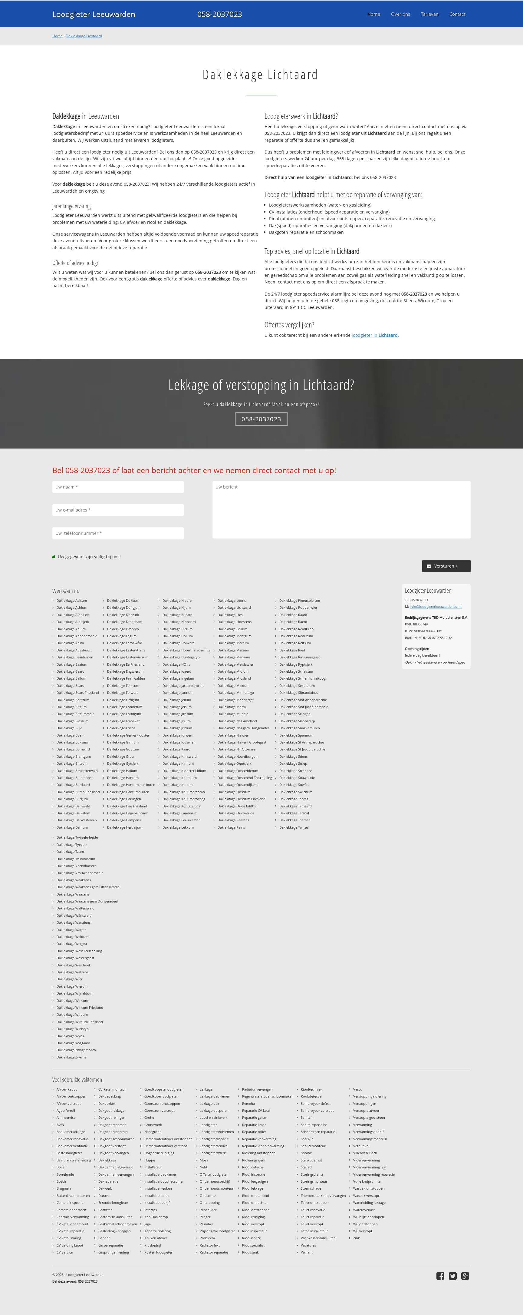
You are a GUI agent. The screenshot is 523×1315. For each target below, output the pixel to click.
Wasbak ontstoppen (369, 1188)
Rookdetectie (311, 1096)
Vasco (357, 1089)
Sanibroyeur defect (316, 1103)
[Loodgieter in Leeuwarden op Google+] (466, 1276)
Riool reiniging (253, 1216)
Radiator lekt (210, 1245)
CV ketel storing (69, 1238)
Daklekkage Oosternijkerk (238, 784)
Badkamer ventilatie (72, 1146)
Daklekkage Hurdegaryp (181, 657)
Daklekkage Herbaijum (124, 827)
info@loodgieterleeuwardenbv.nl (436, 606)
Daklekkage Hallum (122, 770)
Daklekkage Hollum (178, 636)
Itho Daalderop (156, 1216)
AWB (60, 1124)
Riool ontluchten (255, 1202)
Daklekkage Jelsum (177, 706)
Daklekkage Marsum (233, 650)
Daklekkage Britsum (72, 763)
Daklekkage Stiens (293, 756)
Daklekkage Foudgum (124, 713)
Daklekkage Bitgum (72, 706)
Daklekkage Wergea (72, 943)
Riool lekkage (252, 1188)
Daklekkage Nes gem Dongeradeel (244, 728)
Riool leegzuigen (255, 1181)
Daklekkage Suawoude (297, 777)
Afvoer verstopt (69, 1103)
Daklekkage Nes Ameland (237, 721)
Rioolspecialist (253, 1245)
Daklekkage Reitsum (295, 643)
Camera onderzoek (71, 1209)
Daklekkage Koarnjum (180, 777)
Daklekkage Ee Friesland (126, 664)
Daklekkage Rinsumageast (299, 657)
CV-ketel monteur (112, 1089)
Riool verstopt (253, 1224)
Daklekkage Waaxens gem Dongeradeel (87, 901)
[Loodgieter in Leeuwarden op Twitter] (453, 1276)
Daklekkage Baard (70, 671)
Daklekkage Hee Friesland (127, 806)
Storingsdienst (312, 1174)
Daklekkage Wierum (72, 986)
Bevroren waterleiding (74, 1160)
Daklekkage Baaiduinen (75, 657)
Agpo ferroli (66, 1110)
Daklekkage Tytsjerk (72, 844)
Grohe (149, 1117)
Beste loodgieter (69, 1153)
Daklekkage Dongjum (123, 607)
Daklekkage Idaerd (177, 671)
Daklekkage (107, 1160)
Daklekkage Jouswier (179, 742)
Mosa (204, 1160)
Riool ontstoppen (256, 1209)
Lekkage (206, 1089)
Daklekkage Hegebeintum (127, 813)
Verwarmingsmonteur (370, 1139)
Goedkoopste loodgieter (163, 1089)
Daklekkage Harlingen (124, 799)
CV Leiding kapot (70, 1245)
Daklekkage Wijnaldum (74, 993)
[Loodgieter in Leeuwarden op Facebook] (441, 1276)
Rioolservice (251, 1238)
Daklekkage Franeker (123, 721)
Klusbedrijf (152, 1245)
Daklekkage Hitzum (177, 629)
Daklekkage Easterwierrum (127, 657)
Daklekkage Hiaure (177, 600)
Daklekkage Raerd (293, 621)
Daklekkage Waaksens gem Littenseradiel (88, 887)
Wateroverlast (364, 1209)
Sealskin (307, 1139)
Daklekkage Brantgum (74, 756)
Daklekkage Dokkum (123, 600)
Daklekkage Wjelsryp (73, 1028)
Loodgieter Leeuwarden (93, 14)
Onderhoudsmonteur (216, 1188)
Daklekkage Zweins (71, 1057)
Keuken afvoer (155, 1238)
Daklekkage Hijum (177, 607)
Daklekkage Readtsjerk (296, 629)
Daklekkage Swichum (295, 792)
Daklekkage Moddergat (236, 699)
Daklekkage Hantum (123, 777)
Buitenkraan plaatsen (73, 1195)
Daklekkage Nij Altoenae (236, 749)
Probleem (207, 1238)
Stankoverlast (311, 1160)
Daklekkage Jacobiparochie (183, 685)
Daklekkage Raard (293, 614)
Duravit (104, 1195)
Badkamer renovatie (72, 1139)
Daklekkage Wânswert (74, 915)
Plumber (206, 1224)
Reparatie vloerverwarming (263, 1146)
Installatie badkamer (160, 1174)
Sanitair (307, 1117)
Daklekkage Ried (292, 650)
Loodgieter (208, 1124)
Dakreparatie (108, 1181)
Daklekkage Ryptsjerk (296, 664)
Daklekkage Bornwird (73, 749)
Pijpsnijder (208, 1209)
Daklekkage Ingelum (178, 678)
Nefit (203, 1167)
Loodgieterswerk (213, 1153)
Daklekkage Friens (121, 728)
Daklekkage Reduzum (296, 636)
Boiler (61, 1167)
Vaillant (307, 1252)
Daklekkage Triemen (295, 820)
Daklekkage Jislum (177, 721)
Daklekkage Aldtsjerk (73, 621)
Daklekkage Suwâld (294, 784)
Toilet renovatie (313, 1209)
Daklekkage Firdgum (123, 699)
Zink (356, 1238)
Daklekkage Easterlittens (126, 650)
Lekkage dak (209, 1103)
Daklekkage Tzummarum (76, 858)
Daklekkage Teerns (293, 799)
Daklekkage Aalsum (72, 600)
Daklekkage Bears (70, 685)
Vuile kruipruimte (366, 1181)
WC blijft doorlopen (368, 1216)
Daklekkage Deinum (72, 827)
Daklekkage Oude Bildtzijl (238, 806)
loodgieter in (375, 335)
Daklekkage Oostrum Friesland (241, 799)
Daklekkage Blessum (72, 721)
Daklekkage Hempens (124, 820)
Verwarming (362, 1124)
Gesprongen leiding (113, 1252)
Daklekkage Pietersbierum (299, 600)
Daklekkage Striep (293, 763)
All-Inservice (66, 1117)
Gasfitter (105, 1209)
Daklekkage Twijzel (294, 827)
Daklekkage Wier (69, 979)
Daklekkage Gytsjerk (123, 763)
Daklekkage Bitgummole (75, 713)
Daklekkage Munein (233, 713)
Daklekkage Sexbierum (297, 685)
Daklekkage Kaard (176, 749)
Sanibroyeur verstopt (317, 1110)
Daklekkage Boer (70, 735)
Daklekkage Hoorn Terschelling (186, 650)
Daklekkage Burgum (72, 799)
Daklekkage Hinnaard (179, 621)
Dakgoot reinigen (111, 1117)
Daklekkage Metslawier (235, 664)
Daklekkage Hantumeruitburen (131, 784)
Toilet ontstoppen (315, 1202)
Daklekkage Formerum (124, 706)
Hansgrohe (152, 1131)
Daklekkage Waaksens (74, 880)
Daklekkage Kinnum (178, 763)
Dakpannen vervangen (116, 1174)
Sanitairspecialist (314, 1124)
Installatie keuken (158, 1188)
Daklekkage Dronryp (123, 629)
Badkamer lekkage (71, 1131)
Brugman (64, 1188)
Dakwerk (105, 1188)
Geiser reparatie (110, 1245)
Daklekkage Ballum (71, 678)
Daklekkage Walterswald (75, 908)
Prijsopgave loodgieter (217, 1231)
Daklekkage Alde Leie (73, 614)
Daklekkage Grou (120, 756)
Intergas (150, 1209)
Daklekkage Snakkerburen (299, 728)
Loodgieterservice (213, 1146)
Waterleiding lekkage (369, 1202)
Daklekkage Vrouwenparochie (80, 872)
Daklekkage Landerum (180, 813)
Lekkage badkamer (214, 1096)
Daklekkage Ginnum (123, 742)
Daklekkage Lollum (232, 629)
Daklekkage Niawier (233, 735)
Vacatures (308, 1245)
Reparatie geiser (254, 1117)
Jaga (147, 1224)
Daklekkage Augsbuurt (74, 650)
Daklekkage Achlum (72, 607)
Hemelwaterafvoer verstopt (165, 1146)
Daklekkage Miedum (233, 685)
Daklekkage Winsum (72, 1000)
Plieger (205, 1216)
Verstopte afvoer (366, 1110)
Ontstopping (210, 1202)
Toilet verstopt (312, 1224)
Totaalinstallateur (314, 1231)
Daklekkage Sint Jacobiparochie (303, 706)
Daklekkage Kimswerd (180, 756)
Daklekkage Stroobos (295, 770)
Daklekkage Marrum (233, 643)
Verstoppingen (364, 1103)
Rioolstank (250, 1252)
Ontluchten (209, 1195)
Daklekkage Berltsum (73, 699)
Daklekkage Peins (231, 827)
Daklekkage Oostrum (234, 792)
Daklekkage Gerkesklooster (128, 735)
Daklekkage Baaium (72, 664)
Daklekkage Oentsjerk (235, 763)
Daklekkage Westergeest (75, 958)
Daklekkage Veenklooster (76, 865)
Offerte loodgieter (214, 1174)
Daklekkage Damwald (73, 806)
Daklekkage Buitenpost (75, 777)
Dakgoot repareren (113, 1131)
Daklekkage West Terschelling (79, 951)
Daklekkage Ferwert (122, 692)
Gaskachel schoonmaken (117, 1224)
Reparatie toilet (254, 1131)
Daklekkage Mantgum (235, 636)
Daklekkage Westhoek (74, 965)
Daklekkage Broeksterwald (77, 770)
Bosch (61, 1181)
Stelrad (306, 1167)
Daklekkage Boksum (72, 742)
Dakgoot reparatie (112, 1124)
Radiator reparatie (214, 1252)
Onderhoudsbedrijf (215, 1181)
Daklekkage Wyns (70, 1036)
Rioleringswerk (253, 1160)
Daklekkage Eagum (122, 636)
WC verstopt (362, 1231)
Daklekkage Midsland (234, 678)
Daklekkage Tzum (70, 851)
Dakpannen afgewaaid (115, 1167)
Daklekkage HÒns (176, 664)
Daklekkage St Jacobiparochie (302, 749)
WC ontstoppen (365, 1224)
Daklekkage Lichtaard (84, 35)
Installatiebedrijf (157, 1202)
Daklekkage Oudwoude (236, 813)
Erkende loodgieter (113, 1202)
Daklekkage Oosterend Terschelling (245, 777)
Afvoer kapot (67, 1089)
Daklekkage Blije (69, 728)
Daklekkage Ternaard (295, 806)
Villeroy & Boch (365, 1153)
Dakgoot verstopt (112, 1146)
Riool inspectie (253, 1174)
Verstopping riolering (369, 1096)
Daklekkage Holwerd (179, 643)
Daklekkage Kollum (177, 784)
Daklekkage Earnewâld (124, 643)
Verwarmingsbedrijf (368, 1131)
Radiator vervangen (257, 1089)
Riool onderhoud (255, 1195)
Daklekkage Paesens (233, 820)
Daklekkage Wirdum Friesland (80, 1021)
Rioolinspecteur (254, 1231)
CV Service (65, 1252)
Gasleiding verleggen (114, 1231)
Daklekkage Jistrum (177, 728)
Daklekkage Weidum (72, 936)
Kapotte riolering (157, 1231)
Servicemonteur (313, 1146)
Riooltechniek (311, 1089)
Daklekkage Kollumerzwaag (184, 799)
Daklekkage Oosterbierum (238, 770)
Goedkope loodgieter (161, 1096)
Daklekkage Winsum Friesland (80, 1007)
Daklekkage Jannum (178, 692)
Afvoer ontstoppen (71, 1096)
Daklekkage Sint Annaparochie (303, 699)
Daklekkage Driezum (123, 614)
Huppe (149, 1160)
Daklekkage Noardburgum (238, 756)
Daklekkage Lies (230, 614)
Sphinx (306, 1153)
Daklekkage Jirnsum (178, 713)
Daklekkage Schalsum (296, 671)
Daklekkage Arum (70, 643)
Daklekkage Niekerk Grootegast (242, 742)
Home (57, 35)
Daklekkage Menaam (234, 657)
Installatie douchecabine (163, 1181)
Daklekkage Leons (232, 600)
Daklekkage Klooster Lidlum (184, 770)
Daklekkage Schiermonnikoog (302, 678)
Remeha (248, 1103)
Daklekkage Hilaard (177, 614)
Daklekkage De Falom (73, 813)
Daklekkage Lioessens (235, 621)
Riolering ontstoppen (258, 1153)
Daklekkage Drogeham (124, 621)
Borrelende (65, 1174)
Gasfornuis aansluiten (115, 1216)
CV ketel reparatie (70, 1231)
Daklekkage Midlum (233, 671)
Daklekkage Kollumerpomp (184, 792)
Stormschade (311, 1188)
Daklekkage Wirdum (72, 1014)
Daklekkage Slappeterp (297, 721)
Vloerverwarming (366, 1160)
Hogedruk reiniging (159, 1153)
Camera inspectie (70, 1202)
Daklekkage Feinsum (123, 685)
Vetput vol (361, 1146)
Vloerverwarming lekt (369, 1167)
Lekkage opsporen (214, 1110)
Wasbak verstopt (366, 1195)
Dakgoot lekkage (111, 1110)
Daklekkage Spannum (296, 735)
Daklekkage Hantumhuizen (128, 792)
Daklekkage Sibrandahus (298, 692)
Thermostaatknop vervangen (323, 1195)
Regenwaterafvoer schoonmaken (268, 1096)
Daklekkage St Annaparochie (301, 742)
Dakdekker (106, 1103)
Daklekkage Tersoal (294, 813)
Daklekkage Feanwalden (126, 678)
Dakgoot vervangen (113, 1153)
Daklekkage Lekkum (178, 827)
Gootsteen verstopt (159, 1110)
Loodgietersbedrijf (214, 1139)
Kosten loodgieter (158, 1252)
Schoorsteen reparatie (318, 1131)
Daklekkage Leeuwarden (182, 820)
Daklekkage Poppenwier (298, 607)
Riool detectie (253, 1167)
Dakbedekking (109, 1096)
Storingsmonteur (314, 1181)
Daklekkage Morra (232, 706)
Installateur (153, 1167)
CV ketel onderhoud (72, 1224)
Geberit (104, 1238)
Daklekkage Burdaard (73, 784)
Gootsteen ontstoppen (162, 1103)
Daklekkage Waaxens (73, 894)
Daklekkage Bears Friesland (78, 692)
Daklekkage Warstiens (73, 922)
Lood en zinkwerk (214, 1117)
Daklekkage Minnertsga (236, 692)
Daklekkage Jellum (177, 699)
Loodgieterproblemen (217, 1131)
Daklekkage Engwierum (125, 671)
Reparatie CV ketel (256, 1110)
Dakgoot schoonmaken (116, 1139)
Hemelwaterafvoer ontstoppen (168, 1139)
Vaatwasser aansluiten (318, 1238)
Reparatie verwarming (259, 1139)
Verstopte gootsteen (369, 1117)
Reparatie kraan (254, 1124)
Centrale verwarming (73, 1216)
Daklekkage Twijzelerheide (77, 837)
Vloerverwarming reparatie (374, 1174)
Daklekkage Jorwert (177, 735)
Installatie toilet (156, 1195)
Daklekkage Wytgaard (73, 1043)
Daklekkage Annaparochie (77, 636)
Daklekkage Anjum (71, 629)
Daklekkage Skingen (295, 713)
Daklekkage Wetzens (72, 972)
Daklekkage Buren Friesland (78, 792)
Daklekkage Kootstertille (181, 806)
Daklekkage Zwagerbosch (76, 1050)
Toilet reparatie (312, 1216)
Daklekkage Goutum (123, 749)
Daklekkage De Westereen (77, 820)
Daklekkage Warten (72, 929)
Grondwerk (153, 1124)
